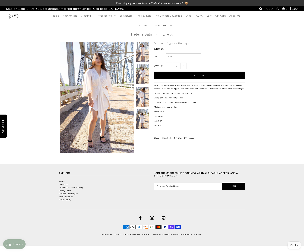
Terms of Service (66, 197)
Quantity (158, 66)
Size (156, 57)
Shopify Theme (150, 235)
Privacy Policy (65, 191)
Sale (209, 16)
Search (62, 181)
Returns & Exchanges (68, 194)
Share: (156, 138)
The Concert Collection (168, 16)
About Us (234, 16)
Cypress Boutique (130, 235)
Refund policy (65, 200)
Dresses (144, 25)
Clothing (86, 16)
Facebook (167, 138)
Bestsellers (126, 16)
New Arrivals (70, 16)
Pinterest (189, 138)
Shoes (189, 16)
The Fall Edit (143, 16)
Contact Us (63, 184)
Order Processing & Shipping (71, 187)
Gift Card (220, 16)
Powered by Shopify (191, 235)
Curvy (199, 16)
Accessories (105, 16)
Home (55, 16)
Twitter (178, 138)
